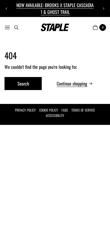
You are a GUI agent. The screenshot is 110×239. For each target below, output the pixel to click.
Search (23, 83)
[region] (55, 8)
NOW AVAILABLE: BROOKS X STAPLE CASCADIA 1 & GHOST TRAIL (55, 8)
